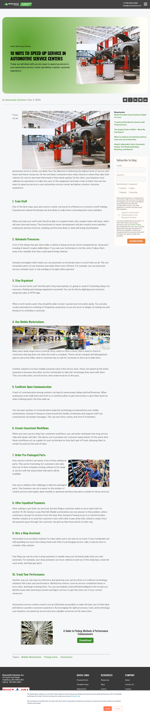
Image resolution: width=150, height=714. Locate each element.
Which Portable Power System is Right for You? (130, 116)
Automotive (66, 657)
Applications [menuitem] (81, 689)
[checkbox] (131, 190)
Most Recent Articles (23, 46)
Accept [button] (107, 709)
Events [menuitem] (103, 689)
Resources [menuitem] (105, 680)
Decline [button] (117, 709)
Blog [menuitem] (103, 684)
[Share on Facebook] (125, 100)
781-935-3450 (15, 682)
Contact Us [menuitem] (129, 684)
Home (12, 46)
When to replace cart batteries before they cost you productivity (130, 138)
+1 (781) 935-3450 (130, 3)
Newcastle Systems (15, 100)
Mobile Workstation (31, 657)
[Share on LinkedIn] (135, 100)
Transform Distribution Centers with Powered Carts (129, 123)
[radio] (123, 188)
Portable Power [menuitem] (83, 684)
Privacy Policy (76, 696)
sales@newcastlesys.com (132, 6)
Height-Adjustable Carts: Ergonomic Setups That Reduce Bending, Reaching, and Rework (129, 146)
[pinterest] (140, 100)
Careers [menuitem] (128, 689)
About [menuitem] (127, 680)
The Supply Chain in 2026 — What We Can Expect (129, 131)
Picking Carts (51, 657)
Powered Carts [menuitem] (82, 680)
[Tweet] (130, 100)
